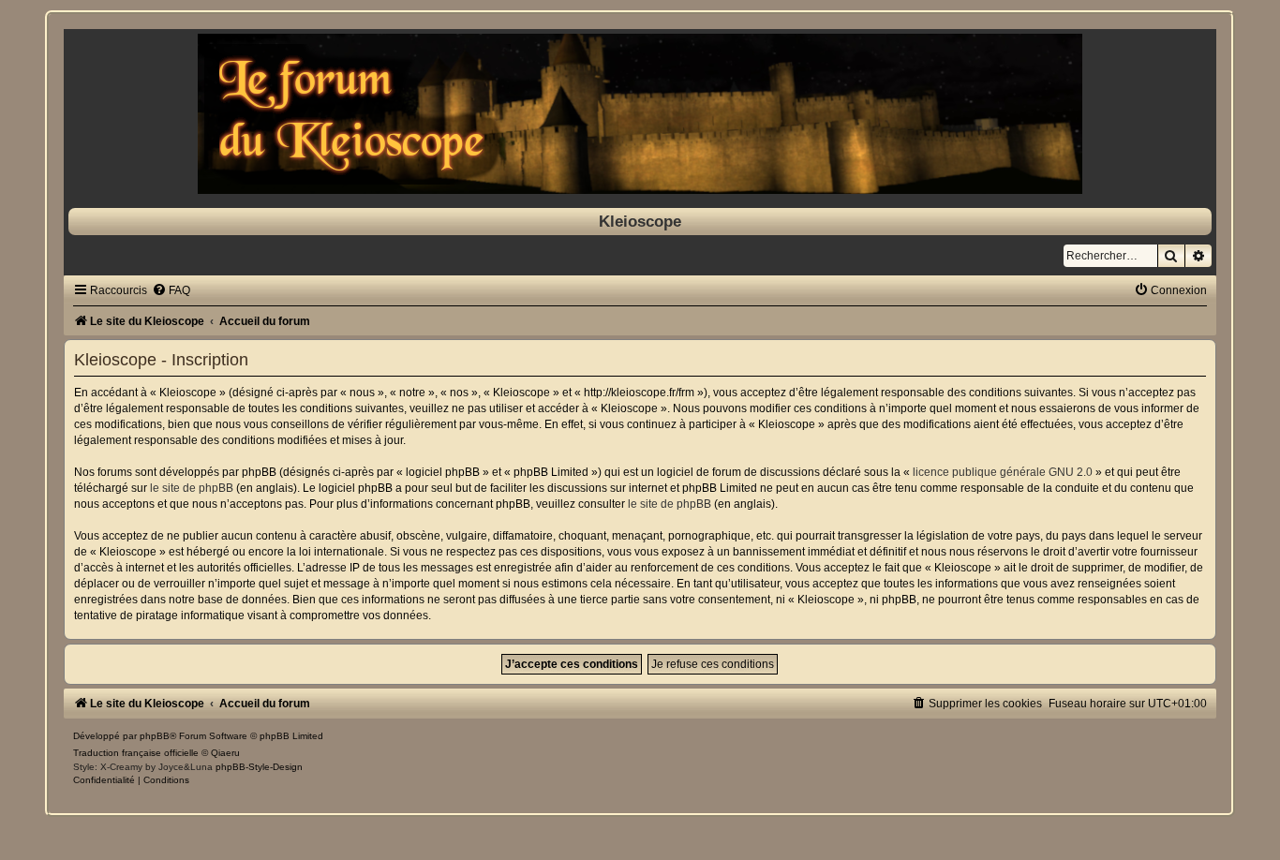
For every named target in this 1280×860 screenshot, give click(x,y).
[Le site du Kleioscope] (639, 114)
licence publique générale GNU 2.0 (1003, 472)
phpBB (155, 736)
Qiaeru (225, 753)
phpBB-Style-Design (259, 767)
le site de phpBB (191, 488)
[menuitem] (171, 290)
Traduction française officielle (136, 753)
